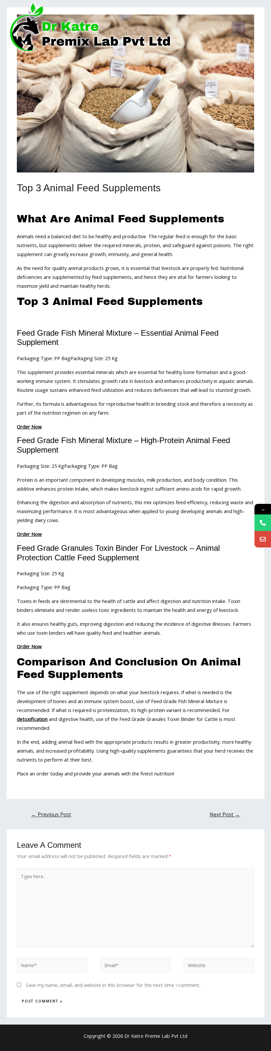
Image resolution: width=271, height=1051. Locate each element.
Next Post (225, 814)
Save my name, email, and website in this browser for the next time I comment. (113, 985)
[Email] (262, 539)
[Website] (219, 966)
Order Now (29, 426)
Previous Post (51, 814)
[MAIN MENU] (257, 27)
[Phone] (262, 522)
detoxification (32, 719)
